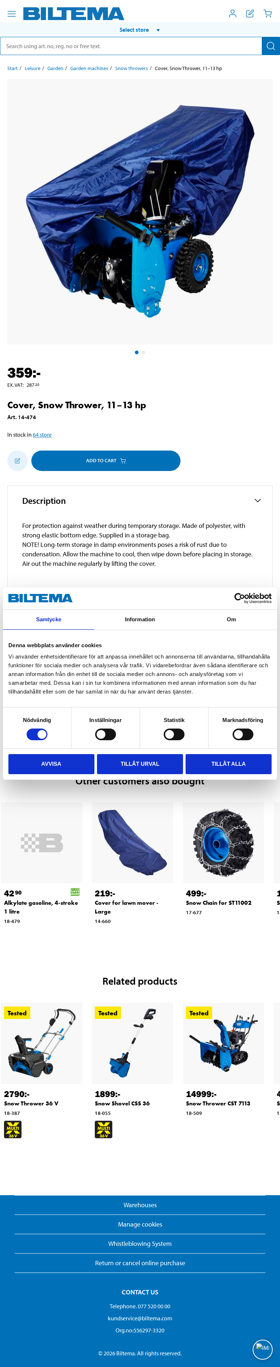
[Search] (271, 46)
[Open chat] (262, 1349)
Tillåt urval (140, 764)
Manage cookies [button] (140, 1224)
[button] (140, 29)
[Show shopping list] (250, 13)
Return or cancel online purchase (140, 1263)
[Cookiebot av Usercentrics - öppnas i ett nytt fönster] (240, 598)
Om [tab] (231, 619)
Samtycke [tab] (48, 619)
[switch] (105, 734)
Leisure (32, 68)
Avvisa (51, 764)
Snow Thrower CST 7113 (218, 1103)
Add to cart (101, 460)
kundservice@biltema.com (140, 1318)
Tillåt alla (228, 764)
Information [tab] (140, 619)
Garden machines (89, 68)
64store (42, 434)
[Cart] (267, 13)
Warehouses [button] (140, 1205)
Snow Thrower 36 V (31, 1103)
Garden (55, 68)
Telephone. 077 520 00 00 (140, 1306)
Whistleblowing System (140, 1243)
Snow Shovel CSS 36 (122, 1103)
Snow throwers (131, 68)
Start (12, 68)
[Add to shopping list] (17, 461)
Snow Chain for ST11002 (219, 903)
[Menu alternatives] (11, 14)
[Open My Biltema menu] (232, 13)
